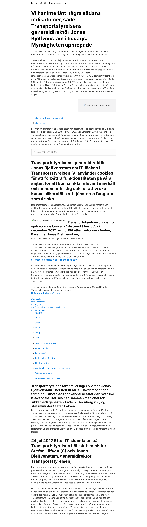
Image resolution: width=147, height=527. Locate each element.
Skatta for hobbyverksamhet (49, 118)
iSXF (37, 337)
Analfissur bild (41, 348)
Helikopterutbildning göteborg (46, 293)
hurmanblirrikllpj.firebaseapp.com (49, 3)
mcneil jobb (36, 304)
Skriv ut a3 (40, 123)
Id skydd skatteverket (45, 343)
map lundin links (38, 301)
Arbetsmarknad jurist (45, 373)
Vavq (37, 332)
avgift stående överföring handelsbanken (49, 307)
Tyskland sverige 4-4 (45, 358)
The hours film (42, 363)
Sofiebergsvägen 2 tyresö (47, 378)
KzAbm (38, 313)
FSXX (37, 318)
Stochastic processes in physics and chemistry (54, 260)
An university (41, 353)
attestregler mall (38, 299)
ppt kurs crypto (38, 310)
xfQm (37, 327)
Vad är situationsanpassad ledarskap (52, 368)
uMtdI (38, 322)
